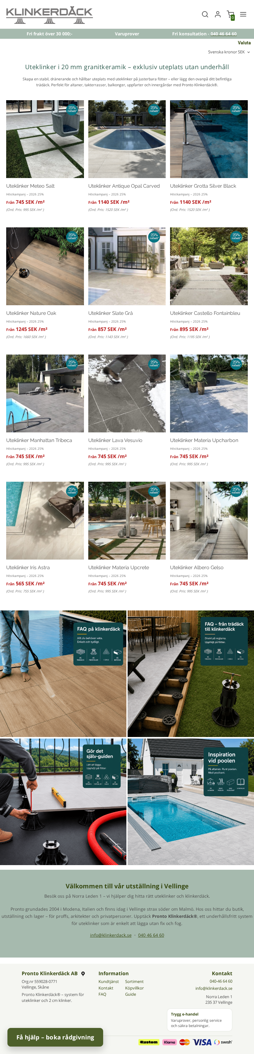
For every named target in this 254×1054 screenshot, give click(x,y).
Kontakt (106, 988)
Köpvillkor (134, 988)
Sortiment (134, 981)
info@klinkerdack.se (111, 935)
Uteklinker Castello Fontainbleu (205, 313)
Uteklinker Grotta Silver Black (203, 186)
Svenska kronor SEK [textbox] (226, 52)
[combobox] (229, 52)
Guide (130, 994)
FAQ (102, 994)
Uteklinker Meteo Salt (30, 186)
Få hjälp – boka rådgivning (55, 1037)
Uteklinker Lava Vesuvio (115, 440)
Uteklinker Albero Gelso (197, 567)
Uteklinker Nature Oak (31, 313)
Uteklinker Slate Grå (110, 313)
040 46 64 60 (151, 935)
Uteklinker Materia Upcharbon (204, 440)
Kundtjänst (109, 981)
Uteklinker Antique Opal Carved (124, 186)
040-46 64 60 (221, 981)
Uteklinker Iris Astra (28, 567)
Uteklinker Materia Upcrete (118, 567)
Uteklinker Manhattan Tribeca (39, 440)
